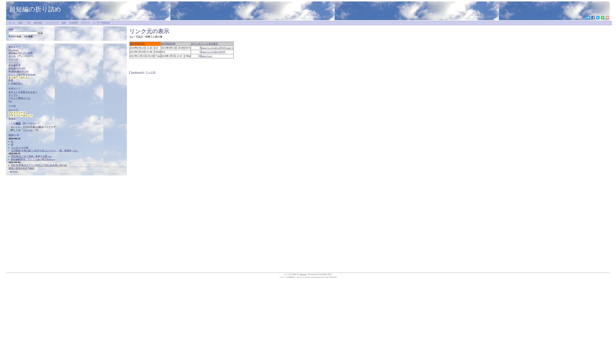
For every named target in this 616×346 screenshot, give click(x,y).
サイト (12, 46)
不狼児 (139, 36)
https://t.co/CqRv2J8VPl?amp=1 (217, 48)
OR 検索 (28, 36)
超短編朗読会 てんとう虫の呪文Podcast (33, 159)
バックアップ (52, 23)
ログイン (85, 23)
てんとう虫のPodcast (22, 74)
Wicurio (303, 274)
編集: (14, 171)
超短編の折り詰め (35, 9)
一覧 (28, 23)
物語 (18, 123)
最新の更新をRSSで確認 (21, 168)
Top (131, 36)
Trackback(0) (137, 72)
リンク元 (150, 72)
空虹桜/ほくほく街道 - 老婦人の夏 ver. (31, 156)
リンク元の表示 (209, 43)
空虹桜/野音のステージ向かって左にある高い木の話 (39, 165)
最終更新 (38, 23)
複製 (64, 23)
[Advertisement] (30, 223)
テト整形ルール (19, 98)
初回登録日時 (168, 43)
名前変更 (73, 23)
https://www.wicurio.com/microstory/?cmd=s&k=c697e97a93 (317, 277)
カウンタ (196, 43)
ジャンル (28, 130)
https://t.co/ (206, 56)
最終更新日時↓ (137, 43)
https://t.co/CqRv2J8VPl (213, 52)
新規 (20, 23)
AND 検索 (16, 36)
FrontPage (14, 50)
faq (10, 101)
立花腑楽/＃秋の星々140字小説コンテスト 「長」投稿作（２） (45, 150)
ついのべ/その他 (19, 147)
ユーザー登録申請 (101, 23)
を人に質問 (21, 53)
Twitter (12, 118)
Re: (19, 71)
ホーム (12, 23)
